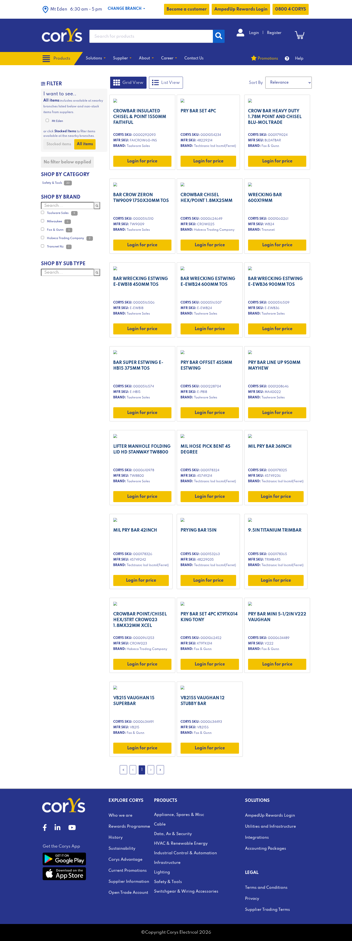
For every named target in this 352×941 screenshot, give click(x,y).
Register (274, 33)
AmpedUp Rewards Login (240, 9)
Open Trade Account (128, 893)
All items (85, 144)
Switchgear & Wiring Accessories (186, 891)
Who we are (120, 816)
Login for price (142, 161)
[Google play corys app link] (64, 859)
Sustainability (121, 849)
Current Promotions (127, 871)
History (115, 838)
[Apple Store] (64, 874)
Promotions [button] (268, 59)
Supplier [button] (121, 58)
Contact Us (194, 58)
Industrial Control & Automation (185, 853)
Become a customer (187, 9)
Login (254, 33)
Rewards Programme (129, 827)
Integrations (257, 838)
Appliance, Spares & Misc (179, 815)
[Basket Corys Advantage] (299, 35)
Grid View (132, 82)
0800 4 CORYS (290, 9)
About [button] (145, 58)
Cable (160, 824)
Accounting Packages (265, 849)
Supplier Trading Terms (267, 910)
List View (170, 82)
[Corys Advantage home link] (62, 35)
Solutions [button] (94, 58)
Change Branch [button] (125, 9)
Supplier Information (128, 882)
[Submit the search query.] (97, 205)
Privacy (252, 899)
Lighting (162, 872)
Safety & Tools (168, 882)
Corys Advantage (125, 860)
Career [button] (167, 58)
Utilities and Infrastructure (270, 827)
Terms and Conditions (266, 888)
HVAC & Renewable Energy (181, 844)
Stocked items (58, 144)
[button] (72, 9)
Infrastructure (167, 863)
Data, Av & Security (173, 834)
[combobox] (151, 36)
